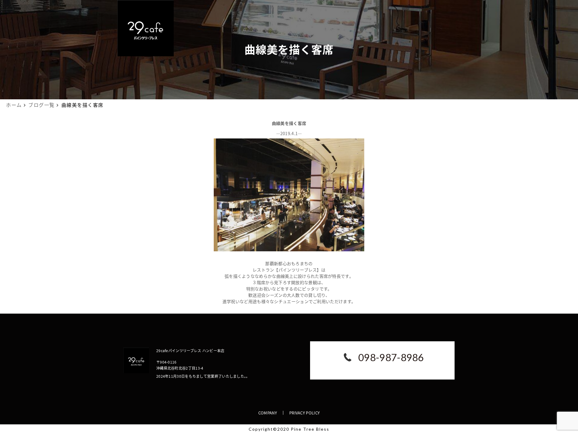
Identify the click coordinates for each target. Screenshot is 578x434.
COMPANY (267, 413)
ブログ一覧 (41, 104)
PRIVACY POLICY (304, 413)
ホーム (14, 104)
